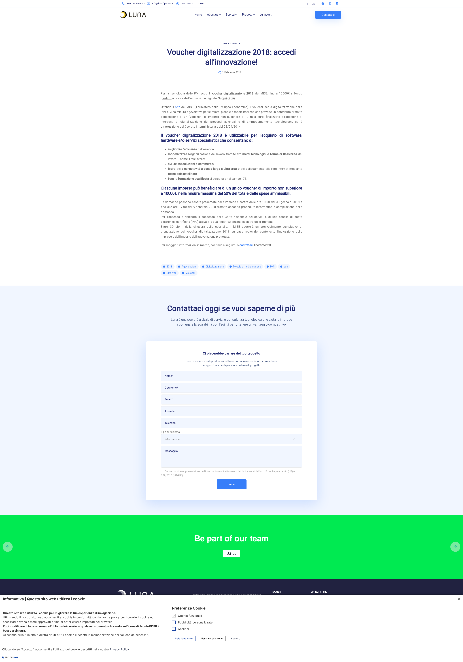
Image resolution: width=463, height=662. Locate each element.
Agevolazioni (189, 266)
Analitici (183, 629)
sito (177, 107)
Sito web (172, 272)
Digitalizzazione (215, 266)
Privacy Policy (119, 649)
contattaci (246, 245)
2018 (169, 266)
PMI (272, 266)
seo (286, 266)
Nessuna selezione (212, 638)
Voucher (190, 272)
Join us (231, 553)
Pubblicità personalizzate (195, 622)
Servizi (230, 14)
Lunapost (265, 14)
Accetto (235, 638)
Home (198, 14)
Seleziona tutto (184, 638)
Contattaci (328, 14)
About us (212, 14)
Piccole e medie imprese (247, 266)
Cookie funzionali (190, 616)
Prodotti (247, 14)
